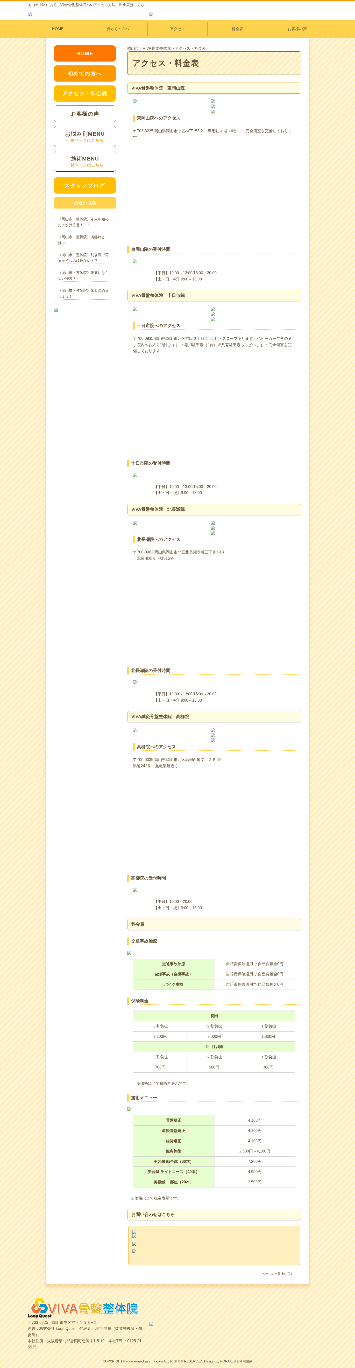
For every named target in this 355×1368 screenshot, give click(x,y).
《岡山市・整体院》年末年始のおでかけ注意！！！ (83, 222)
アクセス (177, 29)
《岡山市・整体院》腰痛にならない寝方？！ (83, 275)
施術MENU (85, 161)
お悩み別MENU (85, 136)
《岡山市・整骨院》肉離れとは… (81, 240)
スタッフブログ (84, 185)
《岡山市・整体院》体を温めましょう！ (83, 293)
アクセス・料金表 (85, 94)
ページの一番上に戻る (277, 1274)
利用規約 (246, 1361)
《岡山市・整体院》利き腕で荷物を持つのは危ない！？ (83, 258)
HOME (58, 29)
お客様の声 (297, 29)
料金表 (237, 29)
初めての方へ (117, 29)
